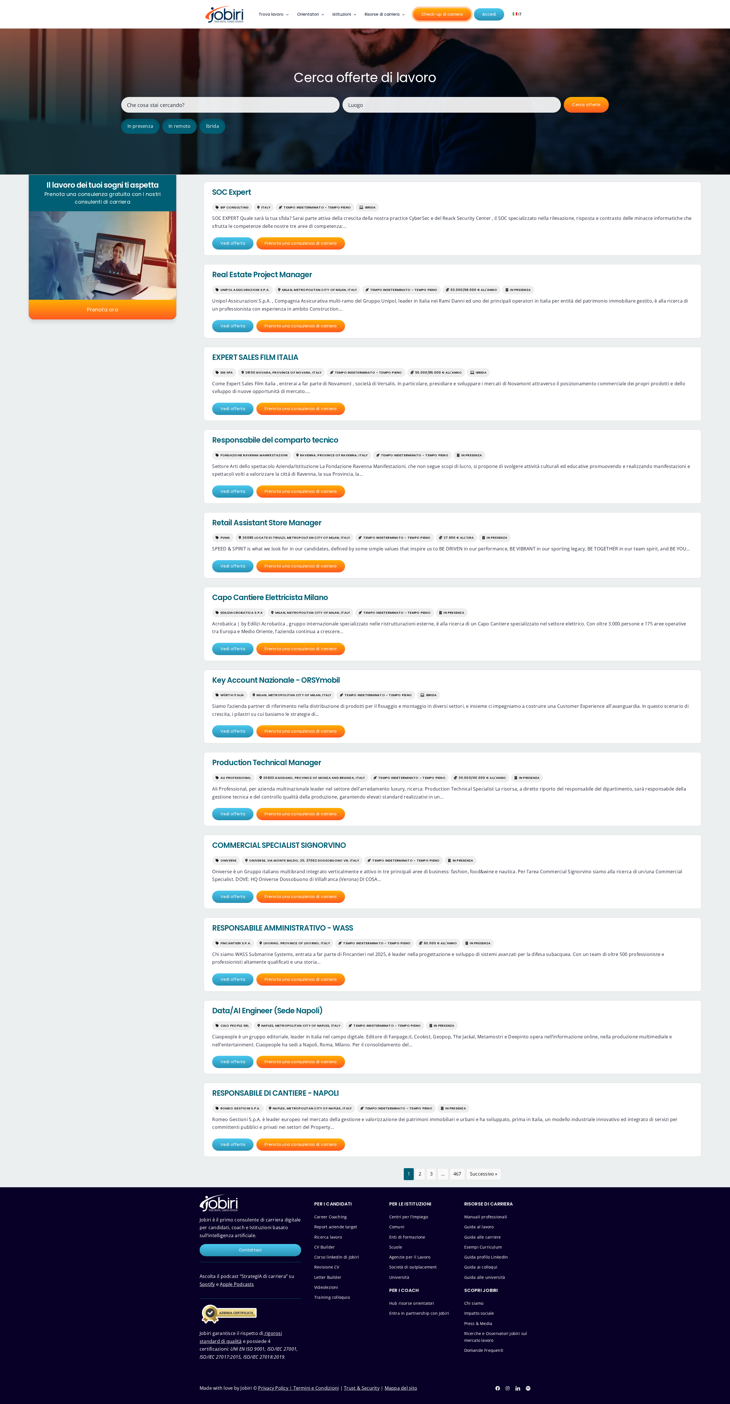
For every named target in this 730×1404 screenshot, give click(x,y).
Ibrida (212, 126)
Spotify (207, 1284)
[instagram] (508, 1388)
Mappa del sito (401, 1388)
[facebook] (497, 1388)
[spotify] (528, 1388)
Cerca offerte (586, 105)
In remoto (179, 126)
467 (457, 1174)
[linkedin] (518, 1388)
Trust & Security (362, 1388)
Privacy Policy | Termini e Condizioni (298, 1388)
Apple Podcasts (237, 1284)
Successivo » (484, 1174)
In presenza (140, 126)
